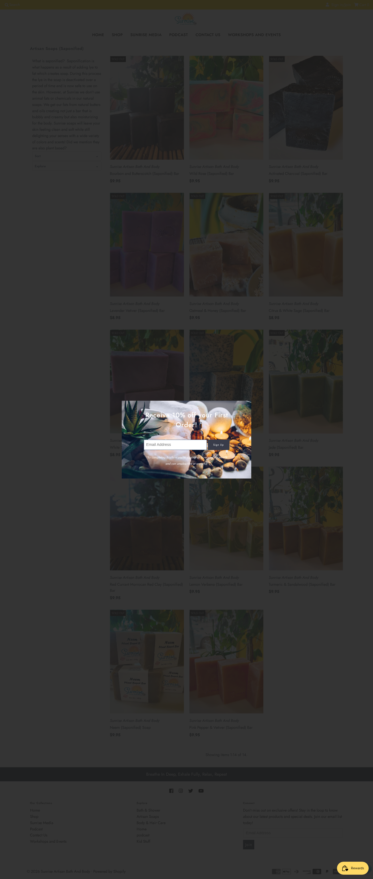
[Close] (246, 405)
